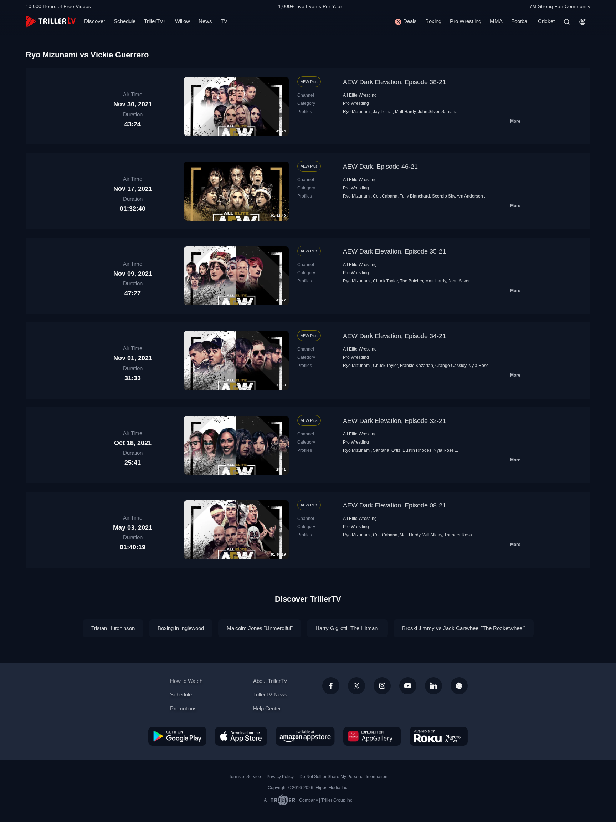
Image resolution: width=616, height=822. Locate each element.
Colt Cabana (385, 196)
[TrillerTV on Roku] (439, 736)
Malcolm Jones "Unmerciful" (260, 628)
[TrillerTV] (51, 21)
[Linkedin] (433, 685)
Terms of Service (245, 776)
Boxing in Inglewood (181, 628)
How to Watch (186, 681)
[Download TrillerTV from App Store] (241, 736)
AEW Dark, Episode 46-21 (380, 166)
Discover (94, 21)
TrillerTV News (270, 694)
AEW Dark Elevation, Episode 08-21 (394, 505)
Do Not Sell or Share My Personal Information (343, 776)
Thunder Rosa (458, 534)
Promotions (183, 708)
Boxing (433, 21)
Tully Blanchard (415, 196)
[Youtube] (407, 685)
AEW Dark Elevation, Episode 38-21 (394, 82)
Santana (449, 111)
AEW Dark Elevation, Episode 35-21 (394, 251)
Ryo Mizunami (357, 111)
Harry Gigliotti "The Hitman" (347, 628)
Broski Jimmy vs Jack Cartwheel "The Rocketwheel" (463, 628)
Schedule (124, 21)
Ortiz (395, 450)
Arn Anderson (470, 196)
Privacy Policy (280, 776)
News (205, 21)
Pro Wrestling (465, 21)
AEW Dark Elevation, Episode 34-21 (394, 335)
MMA (496, 21)
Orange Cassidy (450, 365)
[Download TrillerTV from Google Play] (177, 736)
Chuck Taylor (385, 281)
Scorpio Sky (443, 196)
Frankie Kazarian (416, 365)
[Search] (567, 22)
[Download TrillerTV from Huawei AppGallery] (372, 736)
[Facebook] (330, 685)
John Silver (428, 111)
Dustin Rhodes (416, 450)
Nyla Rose (478, 365)
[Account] (582, 22)
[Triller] (459, 685)
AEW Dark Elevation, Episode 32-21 (394, 420)
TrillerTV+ (155, 21)
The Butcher (411, 281)
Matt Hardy (405, 111)
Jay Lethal (383, 111)
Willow (182, 21)
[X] (356, 685)
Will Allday (432, 534)
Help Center (267, 708)
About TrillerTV (270, 681)
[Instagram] (382, 685)
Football (520, 21)
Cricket (546, 21)
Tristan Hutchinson (113, 628)
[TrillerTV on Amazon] (305, 736)
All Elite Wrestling (360, 95)
